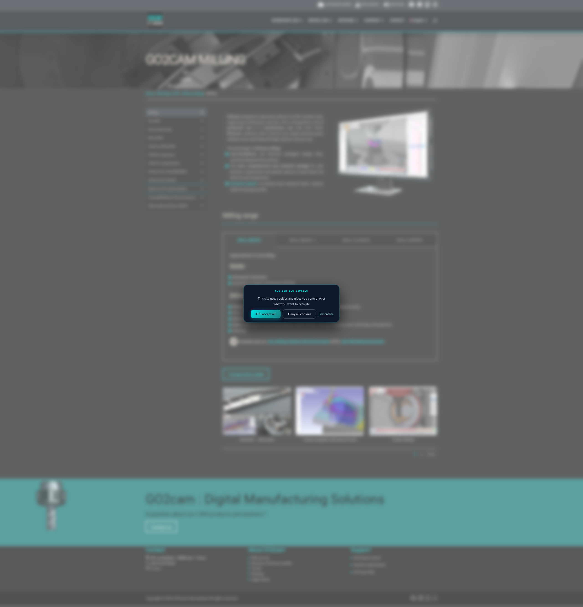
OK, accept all (266, 314)
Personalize (326, 314)
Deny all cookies (299, 314)
